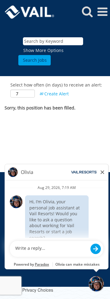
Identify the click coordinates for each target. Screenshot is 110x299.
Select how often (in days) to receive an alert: (56, 85)
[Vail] (27, 11)
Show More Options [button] (43, 50)
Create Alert (56, 94)
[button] (102, 11)
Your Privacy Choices (32, 290)
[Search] (87, 11)
